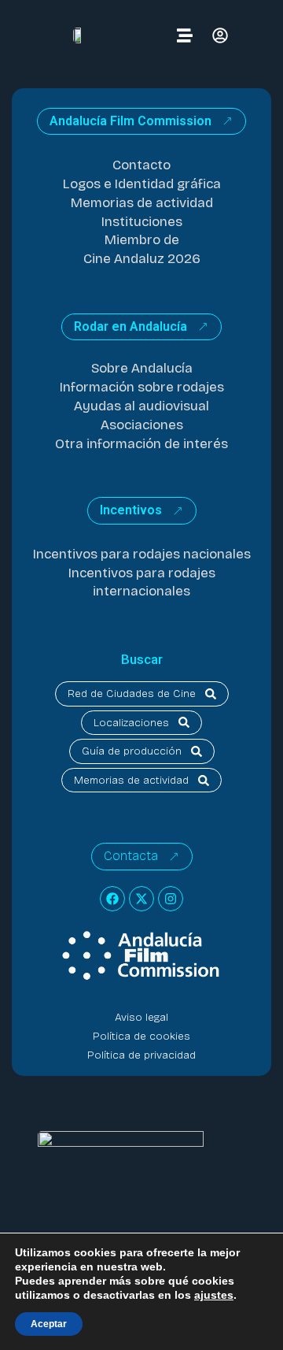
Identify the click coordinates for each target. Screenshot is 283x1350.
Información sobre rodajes (142, 387)
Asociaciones (142, 425)
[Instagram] (170, 898)
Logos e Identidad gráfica (142, 184)
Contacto (141, 165)
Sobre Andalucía (142, 368)
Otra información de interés (141, 444)
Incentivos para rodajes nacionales (142, 554)
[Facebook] (112, 898)
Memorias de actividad (142, 203)
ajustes (213, 1295)
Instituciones (141, 221)
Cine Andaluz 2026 (141, 258)
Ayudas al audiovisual (141, 406)
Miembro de (142, 240)
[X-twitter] (141, 898)
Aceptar (49, 1324)
